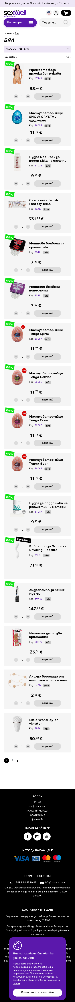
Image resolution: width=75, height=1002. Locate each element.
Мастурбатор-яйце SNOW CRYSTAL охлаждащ (46, 117)
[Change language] (49, 13)
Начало (8, 33)
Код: (31, 79)
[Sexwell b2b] (15, 12)
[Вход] (56, 13)
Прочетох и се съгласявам (37, 992)
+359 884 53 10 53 (25, 883)
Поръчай (47, 96)
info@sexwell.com (55, 883)
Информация (37, 807)
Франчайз (37, 820)
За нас (37, 802)
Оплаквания (37, 815)
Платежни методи (37, 811)
